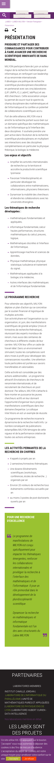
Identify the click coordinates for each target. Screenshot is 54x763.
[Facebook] (22, 16)
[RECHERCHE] (5, 15)
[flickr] (22, 12)
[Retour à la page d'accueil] (27, 6)
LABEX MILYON (18, 21)
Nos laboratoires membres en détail (23, 719)
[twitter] (41, 12)
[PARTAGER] (15, 30)
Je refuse (29, 758)
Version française (34, 21)
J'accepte (13, 758)
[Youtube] (42, 16)
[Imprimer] (7, 30)
